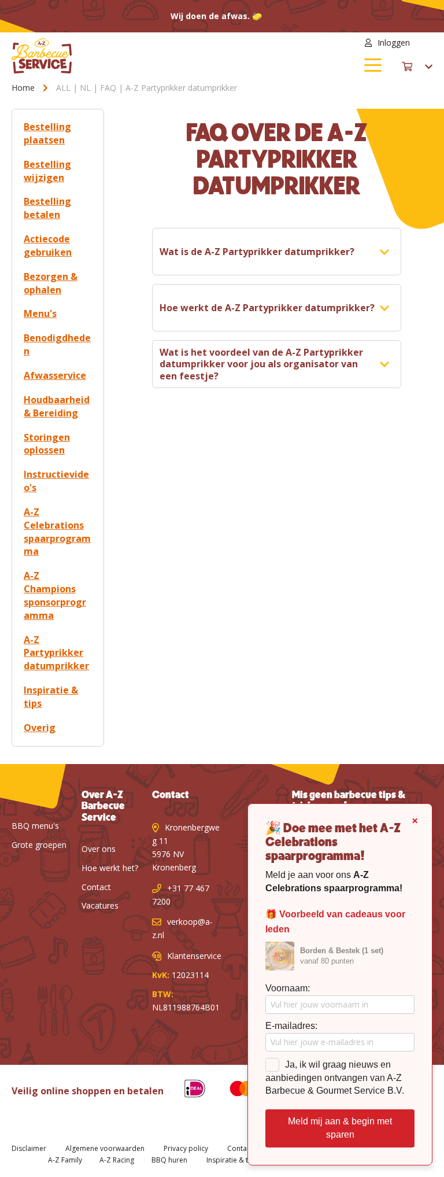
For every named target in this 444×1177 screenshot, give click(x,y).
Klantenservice (194, 955)
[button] (425, 42)
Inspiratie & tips (51, 697)
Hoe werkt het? (110, 867)
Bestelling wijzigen (47, 171)
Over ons (99, 848)
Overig (40, 727)
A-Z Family (65, 1160)
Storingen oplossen (47, 444)
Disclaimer (29, 1148)
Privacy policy (186, 1148)
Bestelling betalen (47, 208)
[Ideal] (186, 1090)
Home (24, 87)
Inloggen (394, 42)
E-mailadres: (291, 1026)
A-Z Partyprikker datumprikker (56, 653)
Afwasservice (55, 375)
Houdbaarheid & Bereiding (57, 406)
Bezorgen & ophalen (50, 283)
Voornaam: (287, 988)
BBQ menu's (35, 825)
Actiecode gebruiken (48, 246)
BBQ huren (169, 1160)
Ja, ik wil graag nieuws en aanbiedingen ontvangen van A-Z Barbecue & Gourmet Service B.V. (334, 1078)
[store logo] (117, 55)
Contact (96, 886)
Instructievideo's (56, 481)
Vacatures (100, 905)
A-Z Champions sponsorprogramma (55, 595)
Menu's (40, 313)
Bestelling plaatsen (47, 133)
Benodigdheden (57, 344)
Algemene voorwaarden (105, 1148)
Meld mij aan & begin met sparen (340, 1127)
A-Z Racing (116, 1160)
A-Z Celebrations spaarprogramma (57, 532)
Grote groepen (39, 844)
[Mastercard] (233, 1090)
